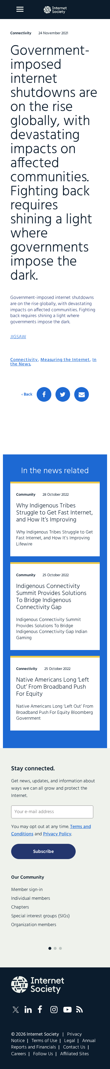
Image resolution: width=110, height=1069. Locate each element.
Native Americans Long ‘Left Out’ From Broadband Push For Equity (52, 687)
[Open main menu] (19, 9)
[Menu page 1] (49, 948)
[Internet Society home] (55, 10)
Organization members (33, 925)
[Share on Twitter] (62, 394)
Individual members (30, 898)
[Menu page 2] (55, 948)
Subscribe (43, 852)
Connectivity (24, 359)
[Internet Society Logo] (37, 985)
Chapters (20, 907)
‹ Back (26, 394)
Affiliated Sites (74, 1054)
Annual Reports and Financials (53, 1044)
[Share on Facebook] (44, 394)
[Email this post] (81, 394)
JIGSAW (18, 337)
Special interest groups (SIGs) (40, 916)
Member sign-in (27, 890)
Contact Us (74, 1047)
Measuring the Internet (65, 359)
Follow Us (43, 1054)
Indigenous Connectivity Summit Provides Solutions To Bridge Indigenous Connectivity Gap (51, 596)
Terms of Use (44, 1041)
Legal (69, 1041)
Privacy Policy (57, 834)
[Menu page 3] (60, 948)
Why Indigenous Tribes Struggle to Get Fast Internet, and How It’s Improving (54, 513)
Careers (18, 1054)
